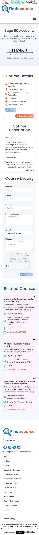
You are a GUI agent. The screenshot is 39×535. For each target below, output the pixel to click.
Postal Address (12, 214)
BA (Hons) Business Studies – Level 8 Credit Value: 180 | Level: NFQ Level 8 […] (19, 357)
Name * (8, 187)
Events (6, 465)
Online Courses (10, 488)
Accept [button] (19, 532)
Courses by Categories (13, 479)
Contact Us (10, 440)
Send (26, 274)
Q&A (6, 514)
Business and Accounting (18, 92)
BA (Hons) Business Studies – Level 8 (18, 345)
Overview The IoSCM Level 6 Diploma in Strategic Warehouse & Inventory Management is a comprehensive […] (19, 395)
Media (6, 510)
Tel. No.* (9, 205)
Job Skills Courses (11, 501)
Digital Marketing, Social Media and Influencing (19, 300)
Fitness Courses (10, 505)
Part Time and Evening (11, 38)
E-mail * (9, 196)
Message (9, 239)
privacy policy (24, 255)
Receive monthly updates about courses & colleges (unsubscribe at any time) (19, 259)
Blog (5, 457)
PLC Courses (9, 496)
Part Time (8, 492)
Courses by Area (11, 474)
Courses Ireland (16, 36)
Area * (8, 230)
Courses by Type (11, 483)
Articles (7, 461)
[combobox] (19, 233)
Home (6, 36)
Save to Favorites (26, 116)
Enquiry (11, 110)
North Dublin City (29, 38)
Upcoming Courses (12, 470)
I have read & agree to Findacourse (17, 254)
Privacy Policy (9, 519)
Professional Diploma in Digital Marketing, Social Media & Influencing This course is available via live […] (19, 315)
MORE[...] (30, 170)
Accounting (29, 36)
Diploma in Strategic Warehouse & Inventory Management (19, 382)
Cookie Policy (29, 532)
